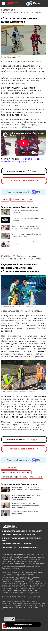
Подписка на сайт (12, 544)
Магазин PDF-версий (24, 535)
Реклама (6, 535)
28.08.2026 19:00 (8, 256)
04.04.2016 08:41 (8, 10)
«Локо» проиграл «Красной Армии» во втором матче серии (26, 235)
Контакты (29, 544)
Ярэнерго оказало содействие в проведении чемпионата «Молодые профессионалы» (25, 505)
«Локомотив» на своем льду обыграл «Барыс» (22, 160)
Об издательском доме (14, 531)
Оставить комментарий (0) (24, 181)
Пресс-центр (35, 531)
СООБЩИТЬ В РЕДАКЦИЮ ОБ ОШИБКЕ (20, 547)
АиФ (19, 57)
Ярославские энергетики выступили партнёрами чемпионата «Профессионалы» (26, 497)
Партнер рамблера (23, 619)
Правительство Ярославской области (18, 306)
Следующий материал (23, 624)
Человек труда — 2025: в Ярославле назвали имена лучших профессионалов (27, 488)
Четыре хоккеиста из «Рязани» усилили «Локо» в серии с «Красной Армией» (27, 227)
